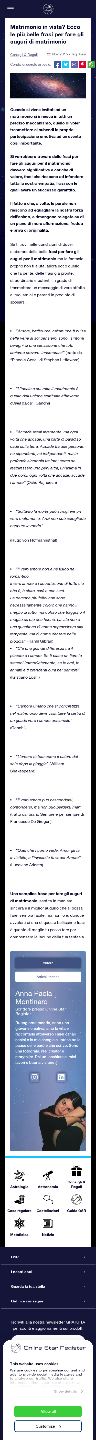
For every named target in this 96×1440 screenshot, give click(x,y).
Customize (45, 1426)
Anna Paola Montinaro (33, 997)
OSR (15, 1257)
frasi (82, 54)
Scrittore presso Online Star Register (40, 1011)
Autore (48, 963)
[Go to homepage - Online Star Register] (48, 9)
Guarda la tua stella (28, 1286)
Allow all (48, 1411)
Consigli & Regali (24, 55)
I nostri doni (21, 1272)
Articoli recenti (48, 977)
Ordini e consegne (27, 1301)
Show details (65, 1391)
